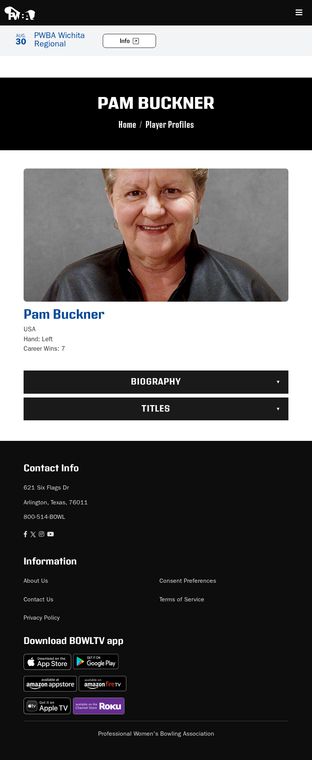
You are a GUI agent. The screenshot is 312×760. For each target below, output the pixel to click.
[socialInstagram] (41, 535)
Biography (156, 382)
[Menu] (299, 13)
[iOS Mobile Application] (48, 658)
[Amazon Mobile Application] (51, 680)
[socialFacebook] (25, 535)
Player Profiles (169, 124)
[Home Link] (20, 13)
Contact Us (38, 600)
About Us (36, 582)
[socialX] (33, 535)
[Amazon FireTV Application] (102, 680)
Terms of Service (181, 600)
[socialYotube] (50, 535)
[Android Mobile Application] (96, 658)
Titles (156, 409)
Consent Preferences (187, 582)
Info (125, 41)
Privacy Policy (42, 618)
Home (127, 124)
